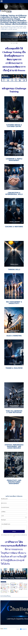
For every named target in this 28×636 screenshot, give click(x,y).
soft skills (10, 29)
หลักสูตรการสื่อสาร (4, 27)
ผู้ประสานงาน (4, 503)
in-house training (15, 26)
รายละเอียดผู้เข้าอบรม (5, 524)
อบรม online (19, 27)
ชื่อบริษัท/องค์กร (4, 498)
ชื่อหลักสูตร (3, 519)
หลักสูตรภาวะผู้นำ (22, 26)
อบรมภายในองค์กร (7, 26)
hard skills (15, 29)
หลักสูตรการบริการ (13, 27)
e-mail (2, 515)
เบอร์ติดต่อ (3, 511)
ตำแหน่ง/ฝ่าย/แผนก (5, 507)
